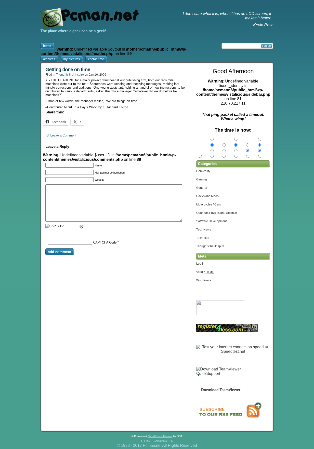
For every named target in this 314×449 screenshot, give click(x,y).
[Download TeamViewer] (220, 373)
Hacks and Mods (207, 196)
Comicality (203, 171)
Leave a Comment (63, 135)
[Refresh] (81, 227)
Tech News (203, 229)
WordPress (203, 280)
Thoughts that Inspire (70, 74)
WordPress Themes (160, 436)
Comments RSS (163, 440)
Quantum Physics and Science (216, 213)
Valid (205, 272)
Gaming (201, 179)
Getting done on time (67, 69)
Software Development (211, 221)
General (201, 188)
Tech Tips (202, 238)
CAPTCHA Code (105, 242)
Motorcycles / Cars (208, 204)
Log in (200, 263)
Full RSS (146, 440)
